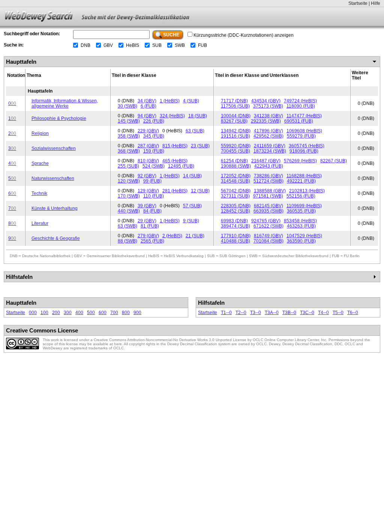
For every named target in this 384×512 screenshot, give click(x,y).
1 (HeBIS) (170, 100)
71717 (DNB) (234, 100)
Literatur (40, 223)
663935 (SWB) (269, 211)
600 (102, 312)
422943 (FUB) (268, 166)
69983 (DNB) (234, 220)
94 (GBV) (147, 115)
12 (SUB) (200, 190)
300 (68, 312)
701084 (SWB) (269, 241)
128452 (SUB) (235, 211)
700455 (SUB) (235, 151)
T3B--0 (289, 312)
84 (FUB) (152, 211)
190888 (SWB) (236, 166)
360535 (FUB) (301, 211)
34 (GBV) (147, 100)
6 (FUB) (148, 106)
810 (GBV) (148, 160)
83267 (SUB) (234, 121)
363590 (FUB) (301, 241)
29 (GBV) (147, 220)
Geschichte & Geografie (56, 238)
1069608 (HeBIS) (304, 130)
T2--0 (241, 312)
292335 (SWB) (266, 121)
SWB (180, 45)
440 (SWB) (129, 211)
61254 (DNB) (234, 160)
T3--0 (255, 312)
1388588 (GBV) (270, 190)
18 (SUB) (197, 115)
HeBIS (132, 45)
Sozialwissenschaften (54, 148)
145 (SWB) (129, 121)
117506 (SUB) (235, 106)
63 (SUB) (195, 130)
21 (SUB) (195, 235)
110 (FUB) (153, 196)
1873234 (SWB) (270, 151)
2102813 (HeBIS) (307, 190)
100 (44, 312)
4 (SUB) (191, 100)
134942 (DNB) (235, 130)
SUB (157, 45)
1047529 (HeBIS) (304, 235)
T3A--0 (272, 312)
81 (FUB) (150, 226)
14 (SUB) (192, 175)
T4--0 (323, 312)
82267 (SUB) (333, 160)
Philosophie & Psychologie (59, 118)
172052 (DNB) (235, 175)
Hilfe (375, 3)
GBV (108, 45)
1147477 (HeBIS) (304, 115)
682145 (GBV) (268, 205)
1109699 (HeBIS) (304, 205)
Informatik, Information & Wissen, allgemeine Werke (65, 103)
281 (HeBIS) (175, 190)
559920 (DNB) (235, 145)
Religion (40, 133)
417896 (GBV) (268, 130)
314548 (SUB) (235, 181)
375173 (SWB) (268, 106)
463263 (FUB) (301, 226)
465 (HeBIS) (175, 160)
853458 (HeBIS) (300, 220)
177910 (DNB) (235, 235)
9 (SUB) (191, 220)
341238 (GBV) (268, 115)
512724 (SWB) (269, 181)
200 (56, 312)
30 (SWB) (127, 106)
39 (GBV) (147, 205)
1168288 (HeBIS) (304, 175)
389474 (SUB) (235, 226)
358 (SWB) (129, 136)
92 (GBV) (147, 175)
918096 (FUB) (304, 151)
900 (137, 312)
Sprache (40, 163)
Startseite (358, 3)
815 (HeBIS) (175, 145)
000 (33, 312)
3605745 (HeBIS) (306, 145)
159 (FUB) (153, 151)
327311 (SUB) (235, 196)
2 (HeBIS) (172, 235)
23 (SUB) (200, 145)
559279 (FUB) (301, 136)
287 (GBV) (148, 145)
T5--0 (338, 312)
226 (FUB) (153, 121)
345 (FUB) (153, 136)
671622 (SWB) (269, 226)
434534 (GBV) (265, 100)
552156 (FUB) (300, 196)
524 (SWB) (153, 166)
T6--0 (352, 312)
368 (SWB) (129, 151)
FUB (202, 45)
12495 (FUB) (181, 166)
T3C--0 (307, 312)
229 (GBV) (148, 130)
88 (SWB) (127, 241)
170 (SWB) (129, 196)
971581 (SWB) (268, 196)
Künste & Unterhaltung (55, 208)
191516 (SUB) (235, 136)
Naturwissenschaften (53, 178)
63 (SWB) (127, 226)
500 (91, 312)
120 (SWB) (129, 181)
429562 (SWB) (269, 136)
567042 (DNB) (235, 190)
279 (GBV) (148, 235)
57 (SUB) (192, 205)
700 (114, 312)
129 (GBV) (148, 190)
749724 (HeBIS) (300, 100)
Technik (39, 193)
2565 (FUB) (152, 241)
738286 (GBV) (268, 175)
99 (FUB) (152, 181)
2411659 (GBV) (269, 145)
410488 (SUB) (235, 241)
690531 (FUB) (298, 121)
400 (79, 312)
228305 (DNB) (235, 205)
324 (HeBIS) (172, 115)
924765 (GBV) (265, 220)
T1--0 (226, 312)
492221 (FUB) (301, 181)
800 (126, 312)
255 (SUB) (128, 166)
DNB (85, 45)
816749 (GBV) (268, 235)
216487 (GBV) (265, 160)
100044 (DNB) (235, 115)
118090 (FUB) (300, 106)
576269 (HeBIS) (300, 160)
